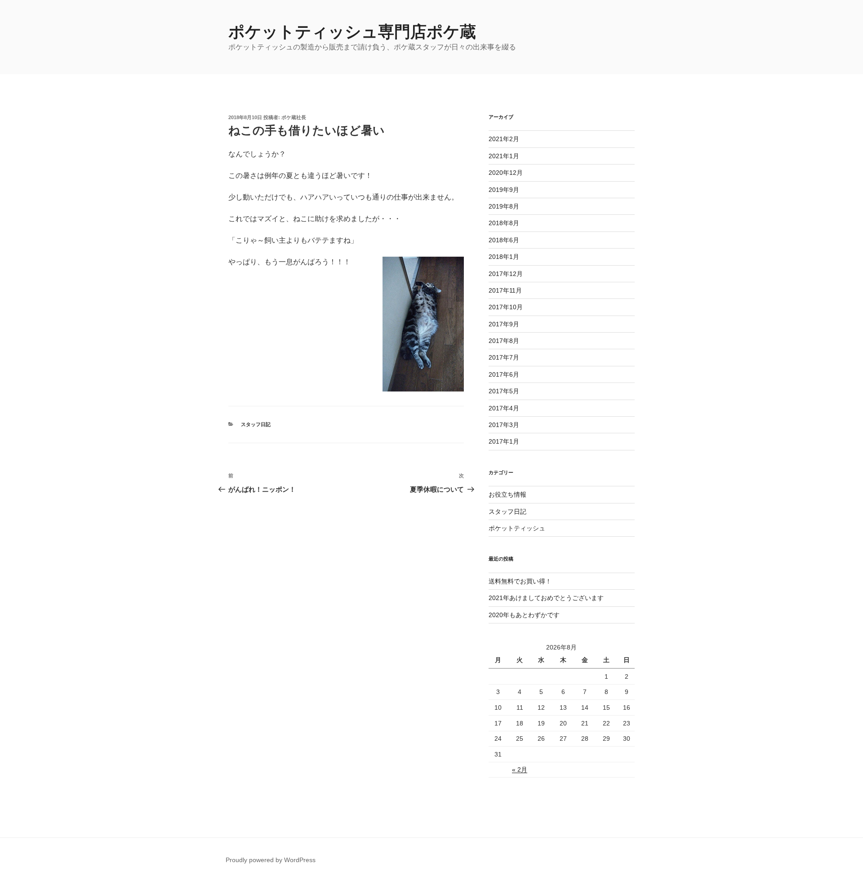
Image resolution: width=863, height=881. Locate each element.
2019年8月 (504, 206)
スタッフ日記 (256, 424)
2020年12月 (506, 172)
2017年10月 (506, 307)
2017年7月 (504, 357)
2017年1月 (504, 441)
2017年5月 (504, 391)
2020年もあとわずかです (524, 614)
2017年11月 (505, 290)
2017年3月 (504, 424)
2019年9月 (504, 189)
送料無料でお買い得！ (520, 581)
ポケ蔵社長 (293, 117)
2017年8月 (504, 340)
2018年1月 (504, 256)
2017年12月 (506, 273)
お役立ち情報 (507, 494)
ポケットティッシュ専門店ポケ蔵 (352, 31)
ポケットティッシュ (517, 528)
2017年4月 (504, 408)
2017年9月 (504, 324)
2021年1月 (504, 156)
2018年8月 (504, 223)
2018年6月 (504, 240)
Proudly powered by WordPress (271, 859)
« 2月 (519, 769)
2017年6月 (504, 374)
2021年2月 (504, 138)
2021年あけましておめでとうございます (546, 597)
